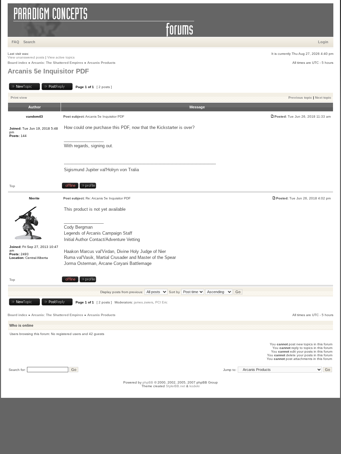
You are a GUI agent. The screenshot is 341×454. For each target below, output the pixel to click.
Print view (19, 97)
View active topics (61, 57)
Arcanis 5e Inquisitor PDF (48, 71)
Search (29, 42)
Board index (17, 62)
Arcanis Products (101, 62)
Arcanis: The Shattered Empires (57, 62)
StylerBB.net (175, 386)
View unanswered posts (26, 57)
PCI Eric (161, 302)
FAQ (15, 42)
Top (12, 186)
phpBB (148, 382)
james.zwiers (143, 302)
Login (323, 42)
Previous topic (300, 97)
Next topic (323, 97)
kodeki (194, 386)
